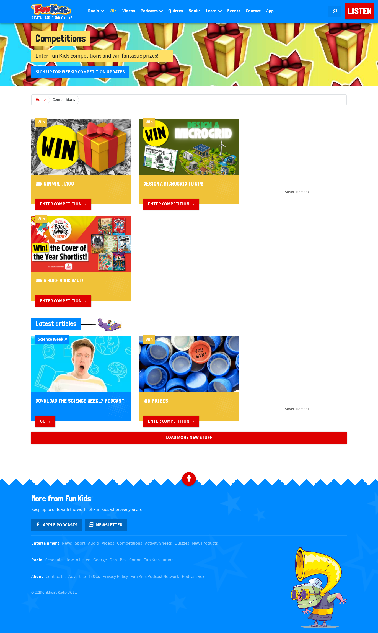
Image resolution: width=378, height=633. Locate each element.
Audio (93, 543)
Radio (94, 11)
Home (41, 99)
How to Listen (77, 560)
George (100, 560)
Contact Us (56, 577)
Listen (359, 11)
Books (194, 11)
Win (113, 11)
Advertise (77, 577)
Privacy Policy (115, 577)
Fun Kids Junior (158, 560)
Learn (212, 11)
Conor (135, 560)
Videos (128, 11)
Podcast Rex (193, 577)
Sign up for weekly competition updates (80, 72)
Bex (123, 560)
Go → (45, 421)
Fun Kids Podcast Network (155, 577)
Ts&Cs (94, 577)
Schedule (54, 560)
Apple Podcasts (60, 525)
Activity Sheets (158, 543)
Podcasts (150, 11)
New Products (205, 543)
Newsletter (109, 525)
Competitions (64, 99)
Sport (80, 543)
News (67, 543)
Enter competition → (63, 204)
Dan (113, 560)
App (270, 11)
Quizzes (175, 11)
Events (233, 11)
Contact (253, 11)
